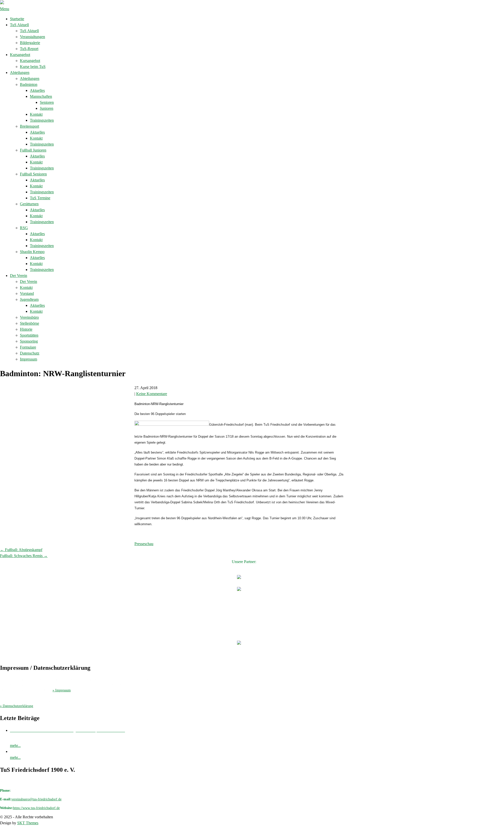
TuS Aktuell (19, 25)
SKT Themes (27, 823)
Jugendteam (29, 299)
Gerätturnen (29, 204)
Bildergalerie (30, 43)
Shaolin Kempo (32, 252)
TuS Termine (40, 198)
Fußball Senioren (33, 174)
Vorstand (27, 293)
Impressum (28, 359)
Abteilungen (19, 72)
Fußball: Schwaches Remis (24, 556)
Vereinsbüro (29, 317)
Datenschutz (29, 353)
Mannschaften (41, 96)
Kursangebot (20, 54)
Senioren (47, 102)
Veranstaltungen (32, 37)
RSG (24, 228)
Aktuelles (37, 90)
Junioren (46, 108)
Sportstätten (29, 335)
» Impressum (62, 690)
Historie (26, 329)
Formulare (28, 347)
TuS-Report (29, 49)
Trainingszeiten (42, 120)
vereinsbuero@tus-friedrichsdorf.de (36, 799)
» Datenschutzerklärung (16, 706)
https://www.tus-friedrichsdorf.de (36, 808)
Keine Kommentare (151, 394)
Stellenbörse (29, 323)
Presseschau (143, 544)
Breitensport (29, 126)
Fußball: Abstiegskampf (21, 550)
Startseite (17, 19)
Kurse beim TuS (33, 66)
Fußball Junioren (33, 150)
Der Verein (18, 275)
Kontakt (36, 114)
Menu (4, 9)
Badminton (28, 84)
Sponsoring (29, 341)
